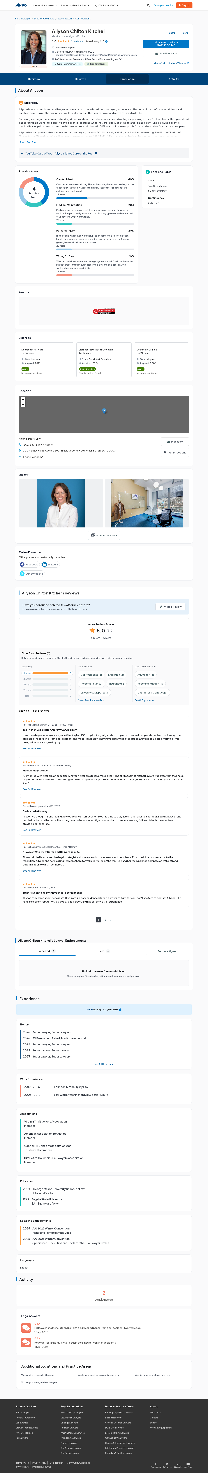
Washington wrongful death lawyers (39, 1382)
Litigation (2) (116, 674)
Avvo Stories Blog (24, 1432)
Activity (174, 79)
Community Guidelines (78, 1462)
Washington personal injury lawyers (152, 1375)
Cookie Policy (56, 1462)
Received (46, 951)
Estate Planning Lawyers (117, 1432)
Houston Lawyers (69, 1427)
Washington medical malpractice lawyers (98, 1375)
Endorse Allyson (167, 951)
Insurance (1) (116, 683)
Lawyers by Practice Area (73, 5)
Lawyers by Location (43, 5)
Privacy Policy (39, 1462)
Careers (154, 1417)
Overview (34, 79)
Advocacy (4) (145, 674)
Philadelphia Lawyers (71, 1437)
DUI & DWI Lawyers (114, 1427)
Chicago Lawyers (69, 1422)
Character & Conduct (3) (152, 692)
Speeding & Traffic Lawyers (118, 1453)
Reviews (80, 79)
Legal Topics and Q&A (104, 5)
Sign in (186, 5)
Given (103, 951)
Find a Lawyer (22, 1412)
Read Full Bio (28, 142)
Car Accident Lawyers (116, 1437)
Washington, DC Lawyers (73, 1432)
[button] (104, 411)
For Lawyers (22, 1437)
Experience (127, 79)
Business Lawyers (114, 1417)
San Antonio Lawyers (71, 1448)
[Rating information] (106, 41)
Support (154, 1422)
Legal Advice (22, 1422)
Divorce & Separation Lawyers (120, 1443)
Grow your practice (163, 5)
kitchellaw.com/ (33, 456)
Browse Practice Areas (27, 1427)
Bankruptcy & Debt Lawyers (119, 1412)
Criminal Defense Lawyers (118, 1422)
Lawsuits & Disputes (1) (95, 692)
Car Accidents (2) (91, 674)
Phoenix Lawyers (69, 1443)
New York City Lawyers (72, 1412)
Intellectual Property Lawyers (119, 1448)
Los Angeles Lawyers (71, 1417)
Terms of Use (22, 1462)
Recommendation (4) (150, 683)
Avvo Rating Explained (161, 1427)
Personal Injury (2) (91, 683)
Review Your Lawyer (25, 1417)
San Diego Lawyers (70, 1453)
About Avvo (155, 1412)
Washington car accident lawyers (37, 1375)
